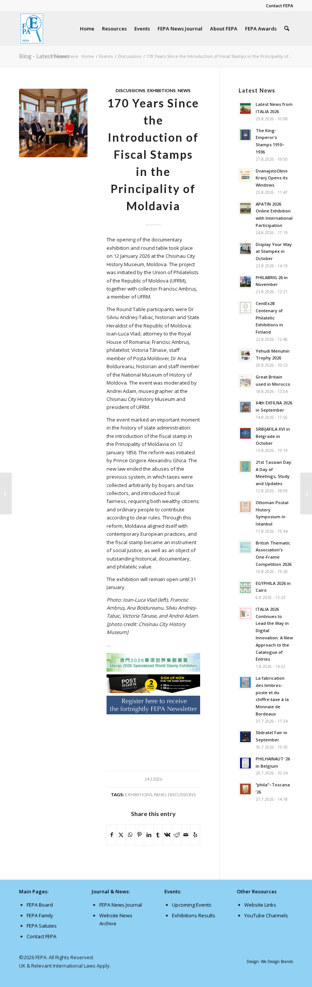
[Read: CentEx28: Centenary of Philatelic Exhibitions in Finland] (245, 308)
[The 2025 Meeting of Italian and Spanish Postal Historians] (306, 493)
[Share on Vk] (167, 835)
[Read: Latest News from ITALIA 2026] (245, 108)
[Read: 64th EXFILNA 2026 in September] (245, 407)
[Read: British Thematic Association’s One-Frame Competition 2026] (245, 547)
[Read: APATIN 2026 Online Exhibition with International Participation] (245, 208)
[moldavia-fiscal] (53, 123)
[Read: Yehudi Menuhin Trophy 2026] (245, 355)
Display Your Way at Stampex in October (274, 251)
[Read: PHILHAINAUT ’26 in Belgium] (245, 763)
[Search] (286, 28)
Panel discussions (175, 794)
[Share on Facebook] (111, 835)
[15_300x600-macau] (153, 663)
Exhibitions (161, 90)
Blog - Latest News (44, 55)
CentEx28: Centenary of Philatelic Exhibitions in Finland (269, 317)
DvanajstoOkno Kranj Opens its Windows (272, 178)
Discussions (130, 90)
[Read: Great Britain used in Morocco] (245, 381)
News (184, 90)
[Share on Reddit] (176, 835)
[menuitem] (277, 6)
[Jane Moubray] (6, 493)
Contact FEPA (279, 5)
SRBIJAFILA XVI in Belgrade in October (273, 436)
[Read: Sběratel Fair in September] (245, 737)
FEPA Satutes (42, 925)
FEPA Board (40, 904)
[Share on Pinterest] (139, 835)
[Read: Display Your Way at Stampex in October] (245, 249)
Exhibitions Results (193, 915)
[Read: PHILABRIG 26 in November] (245, 282)
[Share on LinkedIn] (148, 835)
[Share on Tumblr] (158, 835)
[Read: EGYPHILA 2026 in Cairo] (245, 587)
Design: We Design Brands (270, 961)
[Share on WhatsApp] (130, 835)
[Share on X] (120, 835)
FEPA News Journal (120, 904)
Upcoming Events (192, 904)
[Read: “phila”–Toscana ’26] (245, 789)
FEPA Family (40, 915)
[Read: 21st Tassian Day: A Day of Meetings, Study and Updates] (245, 466)
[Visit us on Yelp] (195, 835)
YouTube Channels (266, 915)
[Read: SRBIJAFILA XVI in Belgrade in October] (245, 433)
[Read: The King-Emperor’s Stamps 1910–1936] (245, 135)
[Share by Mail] (185, 835)
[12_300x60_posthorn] (153, 691)
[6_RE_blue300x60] (153, 712)
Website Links (260, 904)
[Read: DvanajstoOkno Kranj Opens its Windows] (245, 175)
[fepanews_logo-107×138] (32, 28)
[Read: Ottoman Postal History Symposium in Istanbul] (245, 507)
